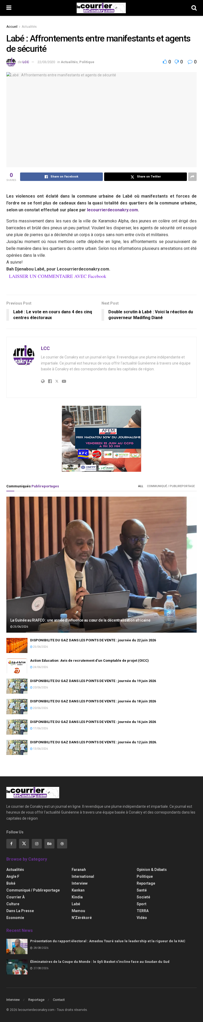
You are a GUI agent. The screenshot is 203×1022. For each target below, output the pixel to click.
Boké (10, 883)
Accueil (11, 27)
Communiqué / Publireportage (171, 486)
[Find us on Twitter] (24, 843)
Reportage (146, 883)
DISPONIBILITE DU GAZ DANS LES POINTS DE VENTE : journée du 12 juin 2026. (93, 742)
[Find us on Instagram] (37, 843)
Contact (59, 1000)
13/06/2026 (40, 748)
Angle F (12, 876)
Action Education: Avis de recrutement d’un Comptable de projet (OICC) (89, 660)
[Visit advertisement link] (101, 439)
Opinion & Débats (152, 869)
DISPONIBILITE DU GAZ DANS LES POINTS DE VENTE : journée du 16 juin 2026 (93, 722)
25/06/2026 (20, 626)
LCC (25, 62)
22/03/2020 (46, 62)
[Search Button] (194, 8)
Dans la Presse (20, 911)
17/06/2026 (40, 728)
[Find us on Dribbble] (62, 843)
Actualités (29, 27)
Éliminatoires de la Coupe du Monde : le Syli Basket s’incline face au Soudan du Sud (99, 962)
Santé (142, 890)
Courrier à (15, 897)
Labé (76, 904)
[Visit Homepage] (101, 8)
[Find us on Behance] (49, 843)
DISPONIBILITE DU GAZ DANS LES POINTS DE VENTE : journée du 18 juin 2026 (93, 701)
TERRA (143, 911)
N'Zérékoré (82, 918)
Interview (79, 883)
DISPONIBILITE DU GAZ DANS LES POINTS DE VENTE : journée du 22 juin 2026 (93, 640)
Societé (143, 897)
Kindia (77, 897)
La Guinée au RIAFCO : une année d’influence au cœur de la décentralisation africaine (80, 620)
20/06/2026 (40, 687)
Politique (86, 62)
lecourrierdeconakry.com (112, 209)
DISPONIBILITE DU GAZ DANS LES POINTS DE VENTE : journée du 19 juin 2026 (93, 681)
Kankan (78, 890)
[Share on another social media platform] (192, 176)
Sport (141, 904)
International (83, 876)
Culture (12, 904)
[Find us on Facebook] (11, 843)
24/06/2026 (40, 667)
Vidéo (142, 918)
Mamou (78, 911)
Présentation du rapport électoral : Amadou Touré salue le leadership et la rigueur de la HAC (107, 941)
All (140, 486)
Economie (15, 918)
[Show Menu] (8, 8)
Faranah (79, 869)
